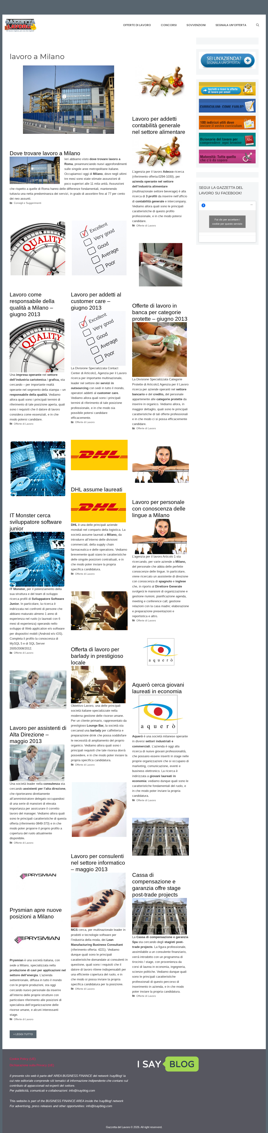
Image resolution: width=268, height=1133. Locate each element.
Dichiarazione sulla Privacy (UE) (32, 1065)
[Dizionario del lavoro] (227, 145)
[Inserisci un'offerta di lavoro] (227, 67)
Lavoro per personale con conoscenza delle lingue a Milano (158, 508)
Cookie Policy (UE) (23, 1059)
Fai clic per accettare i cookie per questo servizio (227, 221)
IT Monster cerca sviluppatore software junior (36, 521)
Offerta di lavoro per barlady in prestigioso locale (97, 656)
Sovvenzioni (196, 25)
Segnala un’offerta (230, 25)
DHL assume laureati (96, 489)
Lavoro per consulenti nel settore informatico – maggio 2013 (98, 862)
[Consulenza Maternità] (227, 162)
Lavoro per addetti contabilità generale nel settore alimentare (158, 125)
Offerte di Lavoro (137, 25)
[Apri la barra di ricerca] (257, 25)
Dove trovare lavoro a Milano (45, 153)
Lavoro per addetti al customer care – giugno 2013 (96, 301)
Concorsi (169, 25)
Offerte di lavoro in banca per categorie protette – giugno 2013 (159, 312)
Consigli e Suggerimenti (27, 202)
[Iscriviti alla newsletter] (227, 94)
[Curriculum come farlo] (227, 111)
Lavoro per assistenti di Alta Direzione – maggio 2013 (38, 734)
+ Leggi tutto (23, 1034)
